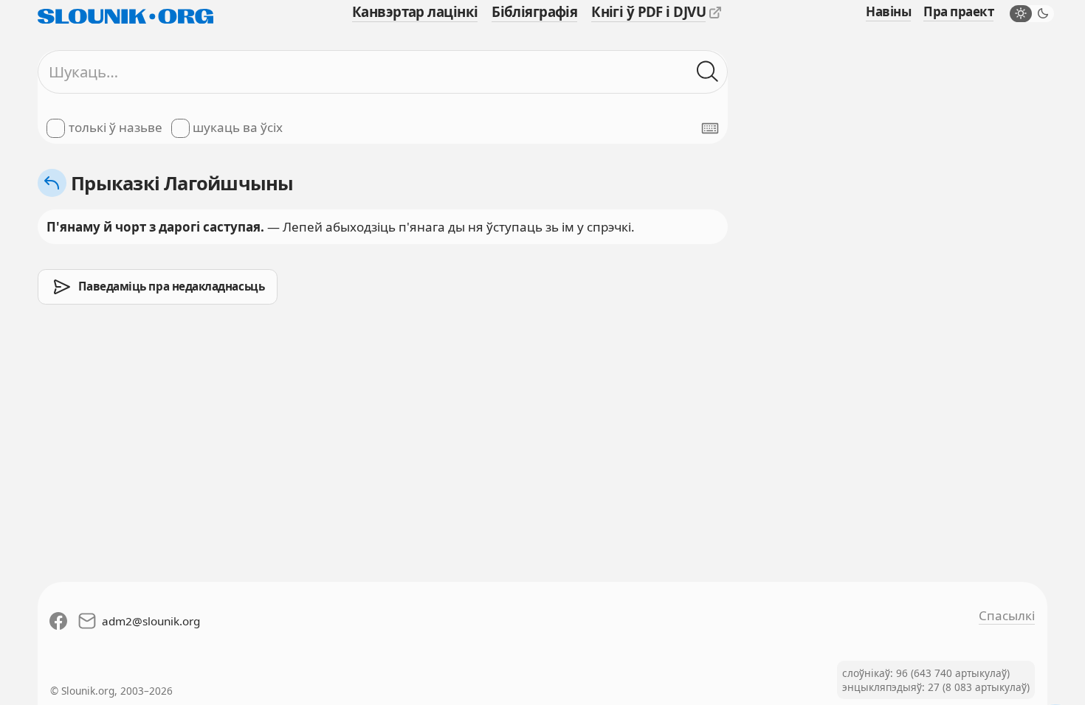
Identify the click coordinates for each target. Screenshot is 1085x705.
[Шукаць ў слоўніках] (708, 72)
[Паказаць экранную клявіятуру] (710, 128)
